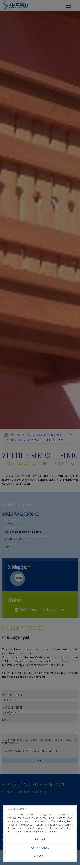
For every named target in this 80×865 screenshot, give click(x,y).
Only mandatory (40, 848)
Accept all (40, 839)
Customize (40, 856)
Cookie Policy (42, 821)
